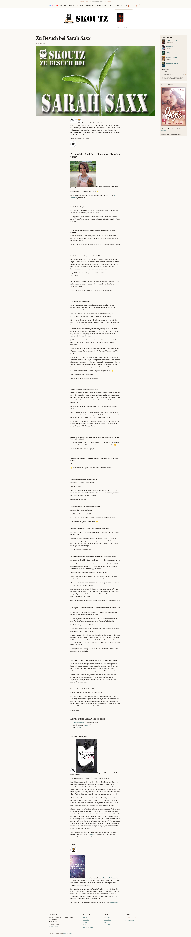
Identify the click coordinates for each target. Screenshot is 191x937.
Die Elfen (168, 52)
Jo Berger (163, 130)
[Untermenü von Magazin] (66, 5)
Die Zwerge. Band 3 (171, 57)
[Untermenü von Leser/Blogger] (106, 5)
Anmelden (132, 6)
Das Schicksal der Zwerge (173, 41)
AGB (105, 922)
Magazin (85, 917)
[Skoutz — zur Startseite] (86, 19)
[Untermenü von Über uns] (122, 5)
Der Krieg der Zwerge (172, 63)
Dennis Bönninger (168, 74)
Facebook (87, 725)
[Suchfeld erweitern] (140, 5)
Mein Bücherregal (88, 927)
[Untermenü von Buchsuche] (76, 5)
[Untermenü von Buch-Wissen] (94, 5)
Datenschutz (107, 920)
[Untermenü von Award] (83, 5)
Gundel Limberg (122, 25)
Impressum (107, 917)
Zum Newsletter (129, 920)
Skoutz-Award (87, 925)
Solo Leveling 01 (170, 46)
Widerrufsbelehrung (109, 925)
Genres (85, 922)
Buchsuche (86, 920)
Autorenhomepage (79, 723)
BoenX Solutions (67, 933)
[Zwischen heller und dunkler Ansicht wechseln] (126, 5)
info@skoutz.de (53, 927)
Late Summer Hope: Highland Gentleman (171, 129)
